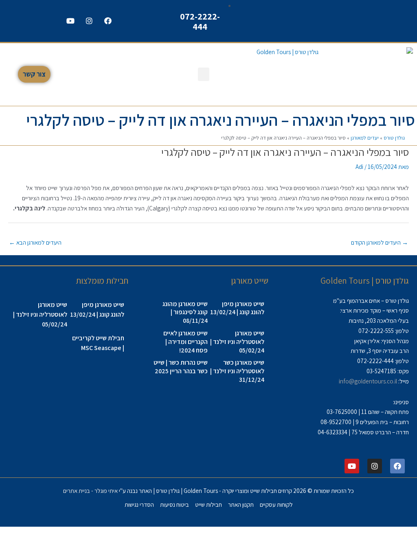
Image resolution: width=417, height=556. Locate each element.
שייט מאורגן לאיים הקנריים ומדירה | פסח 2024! (185, 342)
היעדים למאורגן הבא (35, 242)
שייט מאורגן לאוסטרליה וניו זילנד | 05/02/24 (237, 342)
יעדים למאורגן (365, 137)
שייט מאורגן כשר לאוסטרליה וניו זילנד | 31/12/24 (237, 371)
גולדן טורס (394, 137)
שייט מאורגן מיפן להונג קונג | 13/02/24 (237, 308)
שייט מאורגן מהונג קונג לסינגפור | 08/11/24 (185, 312)
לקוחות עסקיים (276, 504)
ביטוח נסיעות (174, 504)
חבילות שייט (208, 504)
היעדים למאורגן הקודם (379, 242)
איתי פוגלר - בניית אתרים (90, 491)
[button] (203, 74)
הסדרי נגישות (139, 504)
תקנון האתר (241, 504)
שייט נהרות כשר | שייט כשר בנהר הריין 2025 (181, 366)
